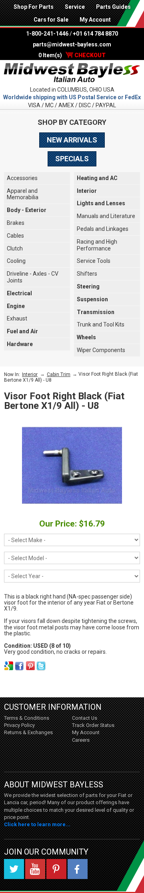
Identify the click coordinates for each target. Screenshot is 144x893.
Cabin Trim (58, 374)
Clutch (15, 248)
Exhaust (17, 318)
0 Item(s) (72, 55)
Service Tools (93, 261)
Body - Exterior (26, 210)
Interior (87, 191)
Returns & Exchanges (28, 732)
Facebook (78, 869)
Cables (15, 235)
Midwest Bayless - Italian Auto (72, 73)
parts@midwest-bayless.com (72, 44)
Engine (16, 306)
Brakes (15, 223)
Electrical (19, 293)
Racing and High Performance (97, 245)
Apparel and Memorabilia (22, 194)
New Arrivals (72, 140)
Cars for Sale (51, 19)
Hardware (20, 344)
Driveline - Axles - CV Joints (32, 277)
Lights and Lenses (101, 203)
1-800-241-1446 (47, 33)
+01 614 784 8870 (95, 33)
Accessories (22, 178)
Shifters (87, 273)
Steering (88, 286)
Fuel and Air (22, 331)
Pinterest (56, 869)
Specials (72, 158)
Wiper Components (101, 350)
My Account (95, 19)
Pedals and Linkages (102, 229)
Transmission (95, 312)
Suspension (92, 299)
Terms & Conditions (26, 718)
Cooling (16, 261)
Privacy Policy (19, 725)
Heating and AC (97, 178)
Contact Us (84, 718)
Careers (81, 740)
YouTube (35, 869)
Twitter (14, 869)
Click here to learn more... (37, 824)
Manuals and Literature (106, 216)
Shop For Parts (34, 7)
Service (75, 7)
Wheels (86, 337)
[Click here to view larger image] (72, 465)
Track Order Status (93, 725)
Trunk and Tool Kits (100, 324)
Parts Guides (113, 7)
